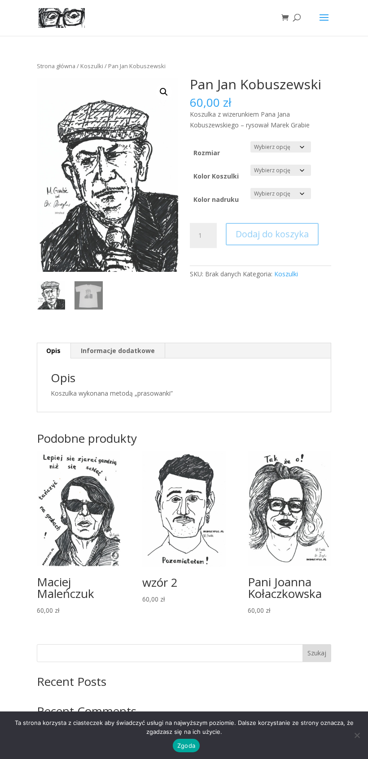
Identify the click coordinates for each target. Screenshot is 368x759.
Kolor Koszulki (216, 176)
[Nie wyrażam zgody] (356, 735)
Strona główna (56, 66)
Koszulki (91, 66)
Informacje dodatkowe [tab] (118, 350)
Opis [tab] (53, 350)
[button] (164, 92)
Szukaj (316, 653)
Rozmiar (206, 152)
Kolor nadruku (216, 199)
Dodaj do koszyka (272, 234)
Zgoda (186, 745)
